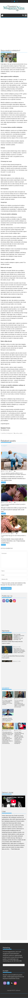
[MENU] (26, 15)
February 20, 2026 (6, 533)
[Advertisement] (14, 33)
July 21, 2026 (17, 651)
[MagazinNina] (2, 15)
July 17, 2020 (6, 716)
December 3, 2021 (7, 730)
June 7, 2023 (18, 730)
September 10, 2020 (8, 698)
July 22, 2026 (17, 637)
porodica (4, 433)
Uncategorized (9, 433)
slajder (20, 433)
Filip (11, 471)
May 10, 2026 (5, 502)
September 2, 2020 (20, 698)
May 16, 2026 (5, 471)
